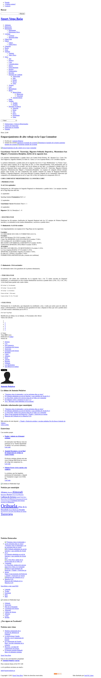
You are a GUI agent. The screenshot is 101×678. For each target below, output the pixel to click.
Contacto (7, 6)
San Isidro (11, 511)
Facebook (8, 593)
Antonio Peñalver (17, 141)
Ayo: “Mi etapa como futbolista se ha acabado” (19, 401)
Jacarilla (3, 502)
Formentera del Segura (12, 350)
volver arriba (5, 425)
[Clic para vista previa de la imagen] (18, 148)
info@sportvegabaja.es (8, 670)
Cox (6, 343)
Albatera (7, 356)
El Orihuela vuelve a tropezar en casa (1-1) (18, 399)
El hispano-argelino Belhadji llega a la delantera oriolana (13, 651)
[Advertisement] (14, 525)
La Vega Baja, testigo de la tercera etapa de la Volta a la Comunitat (25, 398)
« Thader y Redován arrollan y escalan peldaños (34, 421)
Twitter (7, 591)
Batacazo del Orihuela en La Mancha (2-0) (18, 416)
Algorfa (7, 359)
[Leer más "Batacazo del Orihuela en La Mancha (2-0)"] (16, 579)
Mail (6, 596)
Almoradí (8, 610)
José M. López (89, 675)
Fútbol (11, 337)
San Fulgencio (9, 345)
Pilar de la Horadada (11, 607)
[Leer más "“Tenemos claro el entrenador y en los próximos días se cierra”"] (16, 544)
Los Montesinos (10, 365)
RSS (6, 595)
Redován (16, 510)
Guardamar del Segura (12, 347)
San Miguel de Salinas (12, 366)
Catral (6, 354)
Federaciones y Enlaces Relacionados (16, 124)
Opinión (7, 129)
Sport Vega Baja (6, 655)
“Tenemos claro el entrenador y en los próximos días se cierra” (24, 394)
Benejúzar (4, 494)
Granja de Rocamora (6, 500)
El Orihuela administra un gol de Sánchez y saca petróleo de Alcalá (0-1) (27, 396)
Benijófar (8, 352)
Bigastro (7, 361)
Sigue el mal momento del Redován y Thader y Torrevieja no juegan (26, 414)
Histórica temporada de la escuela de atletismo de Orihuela (13, 632)
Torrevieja (8, 349)
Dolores (7, 342)
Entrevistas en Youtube (12, 127)
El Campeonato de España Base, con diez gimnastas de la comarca (14, 643)
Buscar (22, 13)
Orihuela (7, 363)
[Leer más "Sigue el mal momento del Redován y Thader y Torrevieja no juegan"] (16, 572)
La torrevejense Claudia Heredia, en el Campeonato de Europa (14, 638)
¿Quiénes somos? (10, 4)
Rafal (6, 358)
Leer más (7, 447)
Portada (7, 2)
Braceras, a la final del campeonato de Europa (12, 647)
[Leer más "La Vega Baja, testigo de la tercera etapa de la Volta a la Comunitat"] (16, 563)
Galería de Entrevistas (11, 126)
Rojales (22, 510)
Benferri (10, 495)
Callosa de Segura (8, 497)
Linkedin (7, 589)
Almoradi (17, 491)
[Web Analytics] (58, 674)
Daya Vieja (7, 499)
